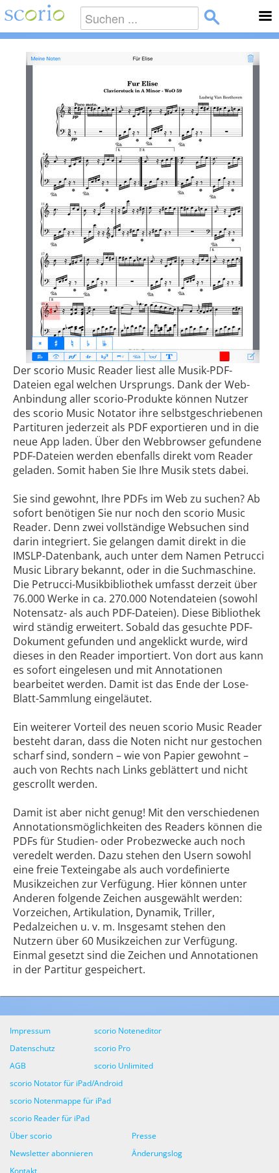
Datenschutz (32, 1048)
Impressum (30, 1030)
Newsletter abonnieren (51, 1153)
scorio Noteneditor (128, 1030)
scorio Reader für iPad (50, 1118)
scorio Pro (112, 1048)
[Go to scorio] (32, 16)
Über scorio (31, 1135)
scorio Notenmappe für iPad (60, 1100)
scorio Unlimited (123, 1065)
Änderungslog (157, 1153)
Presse (144, 1135)
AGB (18, 1065)
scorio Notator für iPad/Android (66, 1083)
